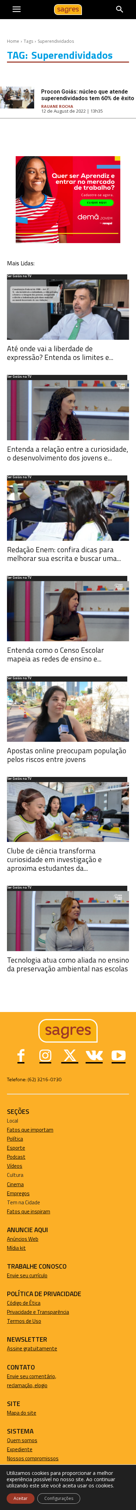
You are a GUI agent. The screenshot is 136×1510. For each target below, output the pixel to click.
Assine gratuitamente (32, 1348)
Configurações (58, 1498)
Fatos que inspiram (28, 1211)
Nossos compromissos (33, 1458)
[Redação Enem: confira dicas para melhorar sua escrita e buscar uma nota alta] (68, 511)
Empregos (18, 1193)
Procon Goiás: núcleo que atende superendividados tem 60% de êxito (87, 95)
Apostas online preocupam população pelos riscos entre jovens (66, 755)
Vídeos (14, 1166)
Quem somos (22, 1440)
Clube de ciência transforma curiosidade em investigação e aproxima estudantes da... (54, 859)
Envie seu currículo (27, 1275)
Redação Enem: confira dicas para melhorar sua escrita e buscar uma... (64, 554)
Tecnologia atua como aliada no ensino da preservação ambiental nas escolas (68, 964)
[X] (69, 1056)
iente (26, 1449)
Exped (14, 1449)
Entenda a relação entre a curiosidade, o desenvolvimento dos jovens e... (67, 453)
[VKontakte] (94, 1056)
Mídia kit (16, 1248)
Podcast (16, 1157)
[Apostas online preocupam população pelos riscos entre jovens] (68, 712)
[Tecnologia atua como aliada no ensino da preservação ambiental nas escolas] (68, 921)
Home (13, 41)
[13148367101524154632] (68, 241)
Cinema (15, 1184)
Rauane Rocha (57, 106)
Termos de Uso (24, 1321)
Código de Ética (23, 1303)
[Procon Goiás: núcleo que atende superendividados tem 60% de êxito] (17, 98)
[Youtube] (118, 1056)
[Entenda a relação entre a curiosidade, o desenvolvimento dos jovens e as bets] (68, 410)
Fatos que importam (30, 1130)
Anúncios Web (22, 1239)
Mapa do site (21, 1413)
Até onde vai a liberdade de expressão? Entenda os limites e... (60, 353)
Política (15, 1139)
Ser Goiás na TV (19, 276)
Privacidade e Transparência (38, 1312)
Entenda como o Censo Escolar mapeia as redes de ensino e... (55, 654)
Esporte (16, 1148)
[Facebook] (20, 1056)
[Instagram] (45, 1056)
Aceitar (21, 1498)
